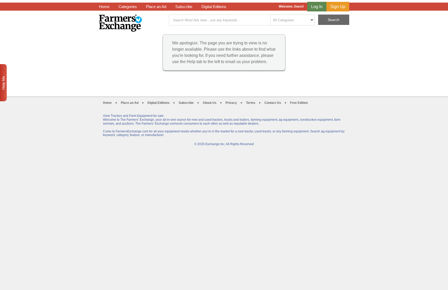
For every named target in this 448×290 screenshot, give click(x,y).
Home (104, 6)
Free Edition (299, 103)
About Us (209, 103)
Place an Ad (156, 6)
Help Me (3, 83)
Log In (317, 6)
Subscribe (183, 6)
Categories (127, 6)
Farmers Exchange (120, 23)
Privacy (231, 103)
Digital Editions (213, 6)
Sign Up (337, 6)
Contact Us (272, 103)
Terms (250, 103)
